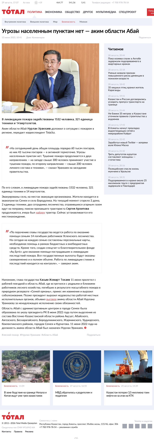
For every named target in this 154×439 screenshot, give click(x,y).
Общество (72, 12)
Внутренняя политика (15, 22)
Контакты (6, 432)
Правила (18, 432)
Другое (88, 12)
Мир (55, 22)
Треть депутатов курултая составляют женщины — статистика (122, 157)
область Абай (50, 335)
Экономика (53, 12)
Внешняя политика (39, 22)
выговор (51, 299)
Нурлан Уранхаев (30, 335)
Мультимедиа (106, 12)
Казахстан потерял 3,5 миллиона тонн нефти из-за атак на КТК (127, 394)
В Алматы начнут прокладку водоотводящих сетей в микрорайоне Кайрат (124, 131)
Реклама (29, 432)
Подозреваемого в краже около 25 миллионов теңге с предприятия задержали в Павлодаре (127, 183)
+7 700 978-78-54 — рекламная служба (58, 427)
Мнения (83, 22)
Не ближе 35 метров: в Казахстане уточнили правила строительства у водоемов (127, 116)
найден (40, 212)
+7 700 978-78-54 (120, 3)
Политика (34, 12)
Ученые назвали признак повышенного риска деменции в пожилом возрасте (126, 76)
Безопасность (68, 22)
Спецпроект (127, 12)
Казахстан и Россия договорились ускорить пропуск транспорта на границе (127, 102)
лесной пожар (11, 335)
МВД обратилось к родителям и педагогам (73, 394)
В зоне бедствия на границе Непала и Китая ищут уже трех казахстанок (25, 394)
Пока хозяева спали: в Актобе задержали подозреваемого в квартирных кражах (124, 61)
